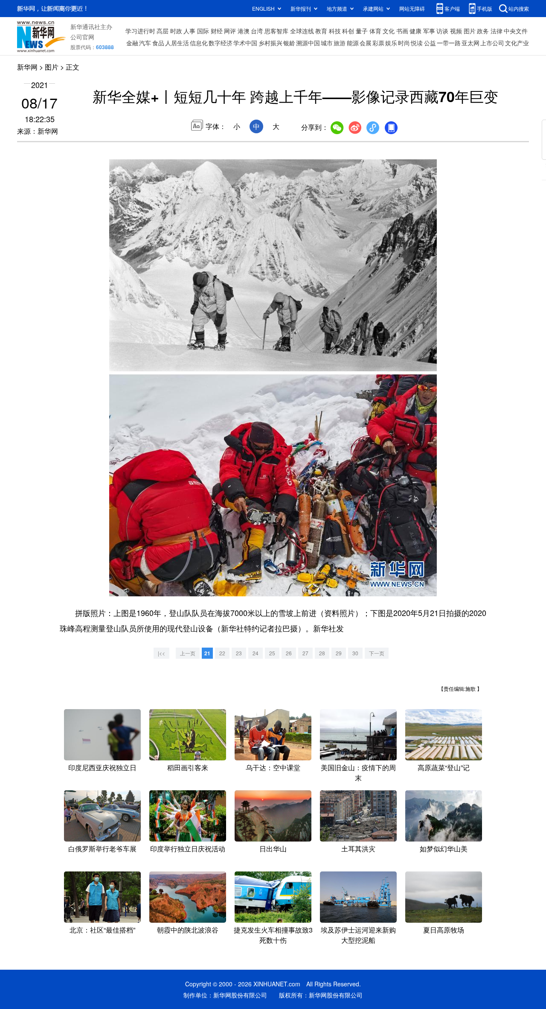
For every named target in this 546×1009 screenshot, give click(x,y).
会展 (366, 42)
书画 (402, 30)
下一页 (376, 653)
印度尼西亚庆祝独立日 (102, 767)
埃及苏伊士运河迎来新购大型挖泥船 (358, 935)
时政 (176, 30)
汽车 (145, 42)
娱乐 (391, 42)
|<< (161, 653)
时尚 (404, 42)
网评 (230, 30)
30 (355, 653)
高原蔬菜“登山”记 (444, 767)
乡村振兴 (270, 42)
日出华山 (273, 849)
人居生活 (177, 42)
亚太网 (470, 42)
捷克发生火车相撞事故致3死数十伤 (273, 935)
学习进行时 (140, 30)
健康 (415, 30)
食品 (158, 42)
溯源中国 (308, 42)
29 (339, 653)
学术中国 (245, 42)
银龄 (289, 42)
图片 (470, 30)
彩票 (378, 42)
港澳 (244, 30)
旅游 (340, 42)
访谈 (442, 30)
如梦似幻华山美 (444, 849)
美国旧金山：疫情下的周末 (358, 773)
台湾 (257, 30)
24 (255, 653)
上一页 (187, 653)
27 (305, 653)
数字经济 (220, 42)
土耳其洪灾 (358, 849)
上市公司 (492, 42)
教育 (321, 30)
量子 (362, 30)
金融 (132, 42)
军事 (429, 30)
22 (222, 653)
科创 (348, 30)
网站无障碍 (412, 8)
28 (322, 653)
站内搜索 (518, 8)
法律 (496, 30)
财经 (217, 30)
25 (272, 653)
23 (239, 653)
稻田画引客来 (187, 767)
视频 (456, 30)
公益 (430, 42)
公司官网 (82, 36)
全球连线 (302, 30)
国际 (203, 30)
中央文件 (516, 30)
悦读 (417, 42)
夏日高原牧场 (443, 930)
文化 (389, 30)
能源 (353, 42)
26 (289, 653)
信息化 (199, 42)
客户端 (452, 8)
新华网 (27, 67)
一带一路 (449, 42)
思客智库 (276, 30)
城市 (327, 42)
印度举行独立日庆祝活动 (187, 849)
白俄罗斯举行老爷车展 (102, 849)
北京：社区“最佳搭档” (102, 930)
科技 (335, 30)
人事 (189, 30)
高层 (162, 30)
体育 (375, 30)
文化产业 (517, 42)
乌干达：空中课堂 (273, 767)
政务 (483, 30)
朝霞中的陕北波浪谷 (187, 930)
